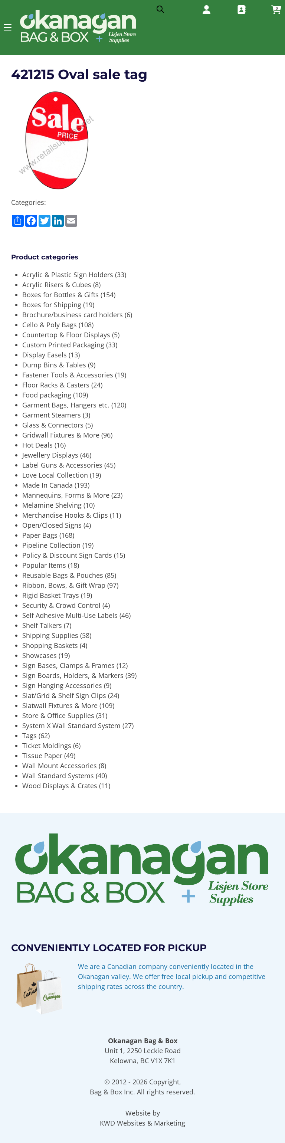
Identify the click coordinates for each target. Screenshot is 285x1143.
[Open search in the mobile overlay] (160, 7)
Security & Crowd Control (61, 605)
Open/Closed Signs (52, 525)
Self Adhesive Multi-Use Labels (70, 615)
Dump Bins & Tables (54, 364)
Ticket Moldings (46, 745)
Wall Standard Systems (58, 775)
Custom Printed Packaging (63, 344)
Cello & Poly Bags (49, 324)
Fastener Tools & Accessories (67, 374)
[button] (8, 27)
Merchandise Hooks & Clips (65, 515)
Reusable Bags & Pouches (62, 575)
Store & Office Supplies (58, 715)
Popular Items (44, 565)
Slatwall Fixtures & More (60, 705)
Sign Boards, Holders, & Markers (73, 675)
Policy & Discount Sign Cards (67, 555)
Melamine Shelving (52, 505)
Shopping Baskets (50, 645)
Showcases (39, 655)
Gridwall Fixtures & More (60, 434)
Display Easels (44, 354)
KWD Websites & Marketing (142, 1123)
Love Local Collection (55, 475)
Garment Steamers (51, 414)
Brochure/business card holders (72, 314)
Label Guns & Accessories (62, 465)
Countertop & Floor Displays (66, 334)
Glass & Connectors (52, 424)
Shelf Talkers (42, 625)
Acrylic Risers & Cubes (56, 284)
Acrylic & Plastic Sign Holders (67, 274)
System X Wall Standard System (71, 725)
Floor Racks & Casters (55, 384)
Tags (29, 735)
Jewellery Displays (50, 455)
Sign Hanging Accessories (62, 685)
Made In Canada (47, 485)
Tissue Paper (42, 755)
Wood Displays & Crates (59, 785)
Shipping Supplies (50, 635)
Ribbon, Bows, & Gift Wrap (63, 585)
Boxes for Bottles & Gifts (60, 294)
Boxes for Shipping (51, 304)
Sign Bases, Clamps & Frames (68, 665)
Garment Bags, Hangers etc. (65, 404)
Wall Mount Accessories (59, 765)
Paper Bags (40, 535)
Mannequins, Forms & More (65, 495)
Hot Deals (37, 445)
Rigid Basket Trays (50, 595)
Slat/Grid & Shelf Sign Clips (64, 695)
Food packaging (46, 394)
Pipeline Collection (51, 545)
